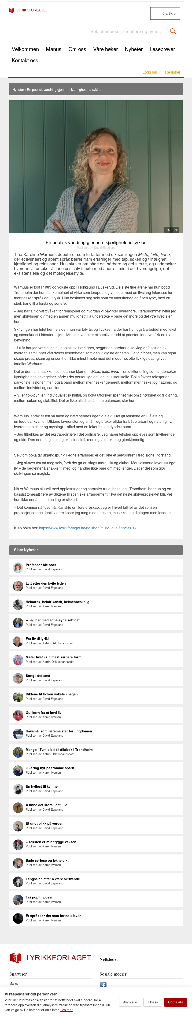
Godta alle (175, 1002)
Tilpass (152, 1002)
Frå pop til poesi (39, 897)
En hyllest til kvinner (42, 786)
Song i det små (38, 675)
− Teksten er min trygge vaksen (51, 841)
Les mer (66, 1009)
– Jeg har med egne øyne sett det (53, 620)
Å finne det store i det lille (46, 804)
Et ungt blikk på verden (44, 823)
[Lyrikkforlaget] (28, 10)
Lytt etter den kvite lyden (46, 583)
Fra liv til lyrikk (38, 638)
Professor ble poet (41, 564)
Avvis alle (130, 1002)
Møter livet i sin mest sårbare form (53, 657)
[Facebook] (103, 984)
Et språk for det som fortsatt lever (53, 915)
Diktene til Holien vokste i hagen (52, 694)
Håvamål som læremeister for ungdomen (59, 731)
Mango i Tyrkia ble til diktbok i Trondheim (59, 749)
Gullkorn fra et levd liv (44, 712)
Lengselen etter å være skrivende (53, 878)
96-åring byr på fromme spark (50, 767)
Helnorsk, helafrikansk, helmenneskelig (57, 601)
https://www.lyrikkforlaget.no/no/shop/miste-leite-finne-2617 (88, 528)
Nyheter (18, 89)
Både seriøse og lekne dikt (47, 860)
